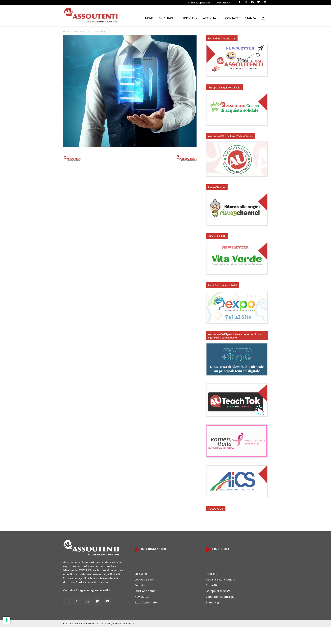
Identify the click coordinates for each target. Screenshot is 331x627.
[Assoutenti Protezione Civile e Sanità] (237, 176)
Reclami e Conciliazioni (220, 579)
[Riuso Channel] (237, 225)
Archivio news (224, 2)
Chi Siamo (166, 18)
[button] (263, 19)
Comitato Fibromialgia (220, 596)
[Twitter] (258, 3)
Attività (210, 18)
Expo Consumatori (146, 602)
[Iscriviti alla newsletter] (237, 76)
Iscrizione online (145, 591)
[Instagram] (246, 3)
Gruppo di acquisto (218, 591)
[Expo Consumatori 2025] (237, 323)
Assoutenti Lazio (82, 31)
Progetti (211, 585)
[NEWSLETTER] (237, 274)
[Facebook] (240, 3)
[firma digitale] (130, 146)
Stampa (250, 18)
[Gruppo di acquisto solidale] (237, 125)
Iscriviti (188, 18)
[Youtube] (265, 3)
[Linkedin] (252, 3)
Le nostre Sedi (144, 579)
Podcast (211, 573)
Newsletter (142, 596)
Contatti (232, 18)
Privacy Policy (112, 623)
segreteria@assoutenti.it (94, 590)
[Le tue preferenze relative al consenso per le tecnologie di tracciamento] (6, 620)
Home (149, 18)
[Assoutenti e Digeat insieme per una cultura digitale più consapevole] (237, 375)
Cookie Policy (127, 623)
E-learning (212, 602)
